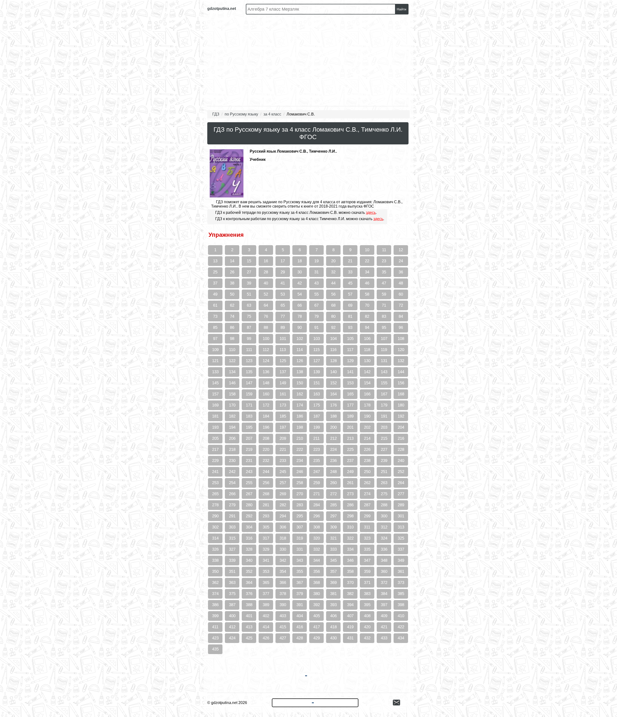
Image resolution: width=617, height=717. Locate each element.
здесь (371, 212)
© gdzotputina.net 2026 (227, 703)
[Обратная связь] (401, 702)
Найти (401, 9)
